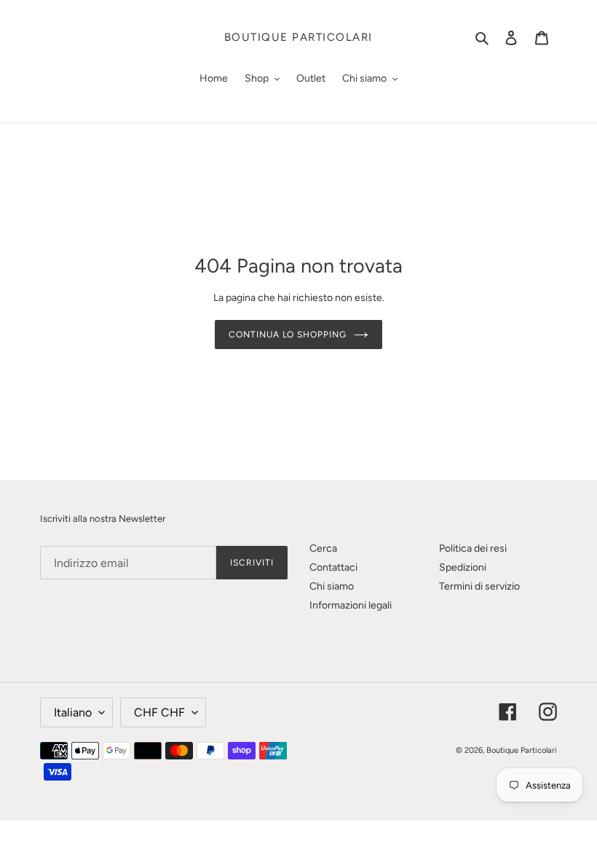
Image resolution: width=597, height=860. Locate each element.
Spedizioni (462, 567)
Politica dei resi (473, 548)
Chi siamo (331, 586)
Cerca (323, 548)
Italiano (73, 712)
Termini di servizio (479, 586)
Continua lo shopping (288, 334)
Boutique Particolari (298, 37)
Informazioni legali (350, 605)
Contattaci (333, 567)
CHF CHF (159, 712)
